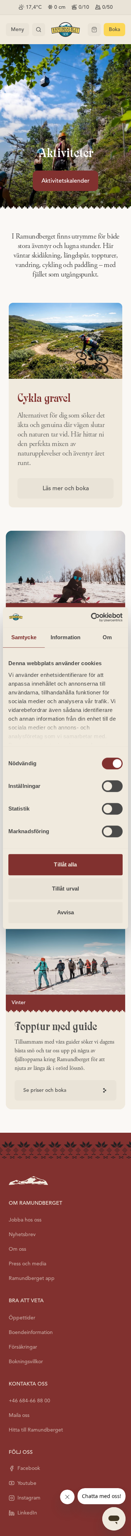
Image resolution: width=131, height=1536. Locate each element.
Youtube (26, 1483)
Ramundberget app (32, 1278)
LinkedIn (27, 1513)
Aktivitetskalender (65, 180)
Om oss (17, 1249)
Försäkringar (23, 1347)
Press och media (27, 1264)
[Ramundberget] (65, 29)
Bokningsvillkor (26, 1361)
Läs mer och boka (66, 488)
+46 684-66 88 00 (29, 1401)
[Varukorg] (94, 29)
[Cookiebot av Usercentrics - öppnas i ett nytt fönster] (92, 617)
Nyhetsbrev (22, 1234)
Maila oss (19, 1415)
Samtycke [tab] (23, 637)
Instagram (28, 1498)
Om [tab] (107, 637)
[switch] (112, 786)
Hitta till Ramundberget (36, 1430)
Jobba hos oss (25, 1220)
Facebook (28, 1468)
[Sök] (38, 29)
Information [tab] (65, 637)
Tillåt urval (65, 888)
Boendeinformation (31, 1332)
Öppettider (22, 1318)
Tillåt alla (65, 864)
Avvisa (65, 912)
